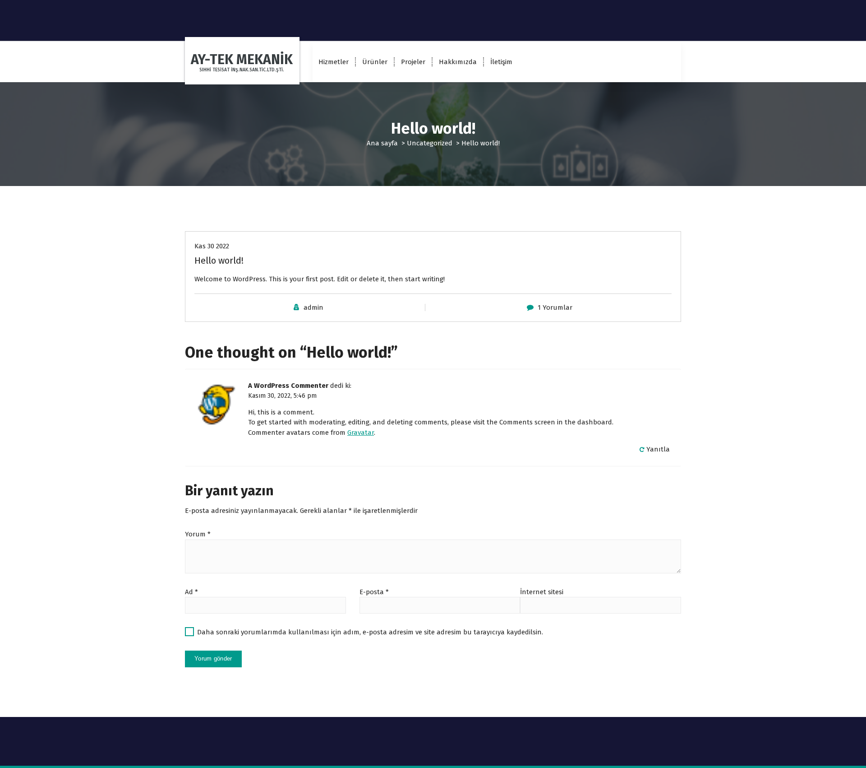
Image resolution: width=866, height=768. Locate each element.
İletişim (501, 62)
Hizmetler (333, 62)
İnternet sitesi (541, 592)
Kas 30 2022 (211, 246)
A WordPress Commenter (288, 386)
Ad (191, 592)
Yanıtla (658, 449)
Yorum (198, 534)
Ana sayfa (382, 143)
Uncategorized (429, 143)
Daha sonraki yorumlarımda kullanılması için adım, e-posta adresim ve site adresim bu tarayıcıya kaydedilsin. (370, 632)
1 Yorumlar (555, 307)
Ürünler (374, 62)
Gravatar (360, 432)
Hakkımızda (458, 62)
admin (313, 307)
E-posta (374, 592)
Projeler (413, 62)
